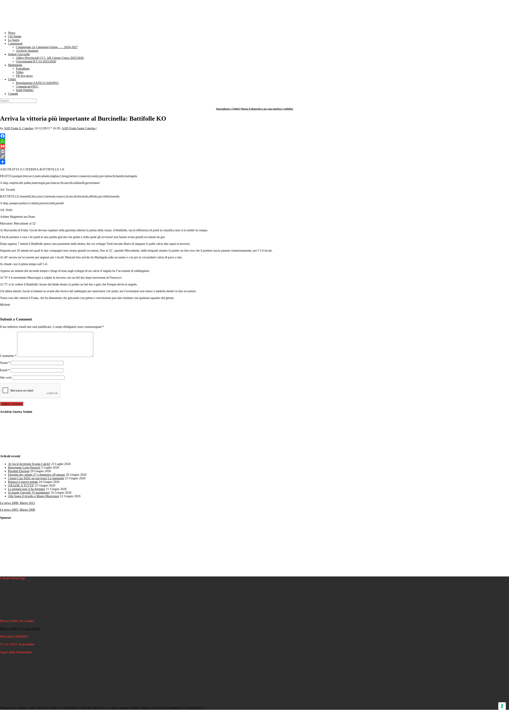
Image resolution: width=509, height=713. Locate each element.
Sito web (5, 377)
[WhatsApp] (254, 141)
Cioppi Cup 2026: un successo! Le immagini (36, 478)
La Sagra (13, 40)
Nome (5, 362)
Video (19, 72)
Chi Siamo (14, 36)
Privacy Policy (9, 628)
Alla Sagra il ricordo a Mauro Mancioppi (33, 496)
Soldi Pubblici (25, 90)
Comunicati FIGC (27, 86)
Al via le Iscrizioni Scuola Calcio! (29, 464)
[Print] (254, 151)
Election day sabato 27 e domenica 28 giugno (36, 474)
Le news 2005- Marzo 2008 (17, 509)
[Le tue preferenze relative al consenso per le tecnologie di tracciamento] (502, 706)
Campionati (15, 43)
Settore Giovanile (19, 54)
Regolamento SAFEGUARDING (37, 83)
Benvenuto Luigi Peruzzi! (24, 467)
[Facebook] (254, 136)
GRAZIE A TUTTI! (21, 485)
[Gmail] (254, 146)
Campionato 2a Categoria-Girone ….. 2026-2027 (47, 47)
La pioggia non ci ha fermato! (26, 489)
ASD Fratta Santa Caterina (78, 128)
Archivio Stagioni (27, 50)
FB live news (24, 75)
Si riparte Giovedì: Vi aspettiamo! (29, 492)
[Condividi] (254, 161)
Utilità (12, 79)
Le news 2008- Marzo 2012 (17, 503)
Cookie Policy (31, 628)
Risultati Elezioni (18, 471)
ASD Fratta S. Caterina (18, 128)
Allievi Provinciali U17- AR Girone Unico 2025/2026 (50, 58)
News (11, 32)
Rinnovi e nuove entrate (23, 481)
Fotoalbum (22, 68)
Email (5, 370)
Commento (8, 355)
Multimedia (15, 65)
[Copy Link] (254, 156)
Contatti (13, 93)
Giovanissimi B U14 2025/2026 (36, 61)
